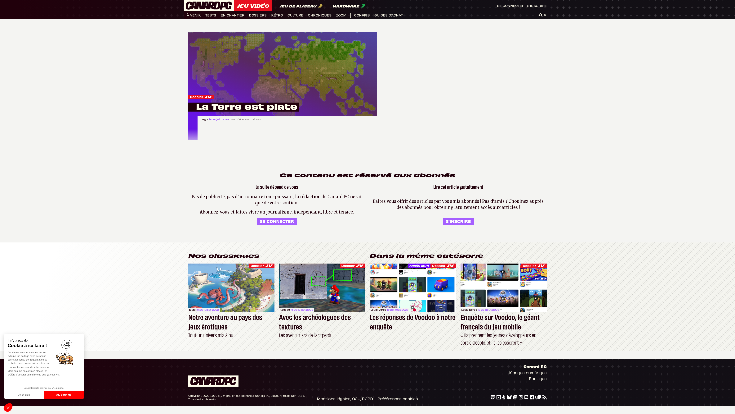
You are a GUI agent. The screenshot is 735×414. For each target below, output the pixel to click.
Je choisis (24, 394)
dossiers (258, 15)
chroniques (320, 15)
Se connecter (510, 5)
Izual (192, 309)
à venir (194, 15)
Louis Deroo (378, 309)
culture (295, 15)
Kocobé (285, 309)
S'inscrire (537, 5)
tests (210, 15)
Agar (205, 119)
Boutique (538, 378)
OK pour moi (64, 394)
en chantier (232, 15)
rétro (277, 15)
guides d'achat (388, 15)
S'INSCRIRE (458, 221)
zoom (341, 15)
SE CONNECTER (277, 221)
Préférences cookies (397, 398)
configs (362, 15)
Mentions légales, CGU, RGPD (345, 398)
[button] (8, 407)
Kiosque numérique (528, 372)
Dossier (196, 96)
